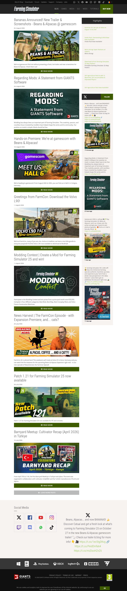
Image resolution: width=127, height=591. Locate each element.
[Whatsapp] (74, 2)
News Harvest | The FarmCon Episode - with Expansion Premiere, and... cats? (44, 317)
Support (51, 2)
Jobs (65, 2)
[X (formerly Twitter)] (79, 2)
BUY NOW (106, 9)
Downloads (29, 2)
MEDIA (71, 9)
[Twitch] (95, 2)
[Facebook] (82, 2)
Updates (44, 2)
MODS (85, 9)
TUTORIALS (94, 9)
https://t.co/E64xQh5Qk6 (93, 231)
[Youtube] (87, 2)
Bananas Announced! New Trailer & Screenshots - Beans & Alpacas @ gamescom (45, 22)
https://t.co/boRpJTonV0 (92, 174)
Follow (107, 97)
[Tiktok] (103, 2)
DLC (78, 9)
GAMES (64, 9)
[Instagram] (91, 2)
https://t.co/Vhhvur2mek (95, 282)
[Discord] (99, 2)
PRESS (85, 575)
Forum (37, 2)
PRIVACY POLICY (55, 575)
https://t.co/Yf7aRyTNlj (92, 284)
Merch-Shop (19, 2)
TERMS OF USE (68, 575)
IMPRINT (78, 575)
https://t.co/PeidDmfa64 (92, 119)
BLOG (57, 9)
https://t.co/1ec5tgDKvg (92, 117)
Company (59, 2)
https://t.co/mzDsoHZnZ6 (93, 121)
